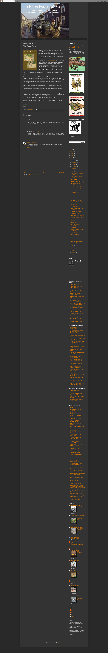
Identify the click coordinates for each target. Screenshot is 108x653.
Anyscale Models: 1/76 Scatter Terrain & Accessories (76, 331)
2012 (71, 157)
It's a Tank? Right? (75, 234)
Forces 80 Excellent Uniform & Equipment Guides (76, 438)
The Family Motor (75, 194)
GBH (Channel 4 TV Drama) (76, 470)
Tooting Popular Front (74, 461)
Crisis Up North (74, 581)
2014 (71, 153)
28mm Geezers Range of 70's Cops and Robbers (76, 400)
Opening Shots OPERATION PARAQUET (80, 598)
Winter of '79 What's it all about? (35, 39)
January (73, 252)
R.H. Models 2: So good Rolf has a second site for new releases (77, 307)
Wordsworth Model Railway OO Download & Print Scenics (77, 384)
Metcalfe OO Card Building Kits (76, 355)
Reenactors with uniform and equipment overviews (76, 464)
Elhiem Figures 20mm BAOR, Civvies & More (76, 294)
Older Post (61, 172)
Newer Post (26, 172)
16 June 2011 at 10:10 (37, 131)
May (73, 245)
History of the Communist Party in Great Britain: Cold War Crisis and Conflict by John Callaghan (77, 473)
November (74, 162)
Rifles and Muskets (75, 560)
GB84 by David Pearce (75, 499)
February (74, 250)
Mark (73, 610)
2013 (71, 155)
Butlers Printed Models (75, 390)
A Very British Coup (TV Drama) (77, 495)
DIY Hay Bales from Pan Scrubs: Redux (76, 242)
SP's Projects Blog (75, 537)
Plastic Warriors (74, 570)
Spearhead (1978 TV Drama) (76, 493)
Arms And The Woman (76, 211)
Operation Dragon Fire (76, 219)
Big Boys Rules (74, 222)
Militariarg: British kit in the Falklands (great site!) (75, 440)
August (73, 168)
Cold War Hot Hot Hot (75, 505)
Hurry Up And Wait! (75, 595)
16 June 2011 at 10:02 (37, 119)
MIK (28, 142)
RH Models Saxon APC (76, 199)
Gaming (28, 110)
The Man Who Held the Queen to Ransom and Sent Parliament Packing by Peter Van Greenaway (77, 486)
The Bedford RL (74, 232)
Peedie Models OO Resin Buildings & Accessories (75, 367)
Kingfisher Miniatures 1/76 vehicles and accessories (75, 299)
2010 (71, 254)
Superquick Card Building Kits (76, 377)
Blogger (59, 642)
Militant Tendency (74, 489)
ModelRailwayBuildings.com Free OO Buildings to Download (77, 360)
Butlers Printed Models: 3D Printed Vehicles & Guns (76, 287)
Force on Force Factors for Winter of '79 (77, 184)
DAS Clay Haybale (75, 236)
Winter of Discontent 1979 (75, 483)
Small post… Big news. (75, 538)
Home (23, 39)
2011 (71, 159)
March (73, 248)
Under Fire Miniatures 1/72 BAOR (77, 321)
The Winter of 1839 (50, 39)
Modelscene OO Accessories (76, 364)
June (73, 171)
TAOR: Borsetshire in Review (77, 217)
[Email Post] (36, 109)
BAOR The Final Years (75, 421)
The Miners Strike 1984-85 (76, 482)
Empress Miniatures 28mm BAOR (77, 402)
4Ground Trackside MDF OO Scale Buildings (76, 328)
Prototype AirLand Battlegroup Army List (80, 508)
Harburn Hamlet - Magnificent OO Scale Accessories (77, 342)
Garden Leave (74, 239)
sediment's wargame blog (76, 527)
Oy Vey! (72, 582)
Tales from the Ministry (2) (76, 213)
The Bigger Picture (75, 204)
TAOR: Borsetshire (75, 220)
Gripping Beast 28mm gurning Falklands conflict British (76, 394)
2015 (71, 151)
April (73, 247)
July (73, 170)
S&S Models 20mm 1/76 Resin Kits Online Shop (76, 314)
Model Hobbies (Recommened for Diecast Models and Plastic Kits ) (77, 304)
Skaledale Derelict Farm (76, 238)
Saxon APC (73, 227)
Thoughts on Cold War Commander (76, 192)
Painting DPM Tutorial (75, 452)
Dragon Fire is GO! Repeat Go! (78, 215)
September (74, 166)
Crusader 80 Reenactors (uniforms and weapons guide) (76, 432)
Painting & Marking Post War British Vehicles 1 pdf (76, 445)
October (73, 164)
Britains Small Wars (74, 466)
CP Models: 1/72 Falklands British (77, 289)
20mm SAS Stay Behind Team (76, 417)
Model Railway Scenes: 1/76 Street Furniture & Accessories (76, 357)
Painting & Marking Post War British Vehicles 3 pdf (76, 450)
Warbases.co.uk (73, 379)
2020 (71, 148)
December (74, 160)
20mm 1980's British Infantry (76, 415)
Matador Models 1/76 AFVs (76, 301)
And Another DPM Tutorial (75, 418)
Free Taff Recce (74, 179)
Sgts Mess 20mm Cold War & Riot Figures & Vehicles (77, 317)
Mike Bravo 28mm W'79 (75, 392)
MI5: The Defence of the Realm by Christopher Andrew (77, 491)
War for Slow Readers (75, 585)
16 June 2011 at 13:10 (34, 142)
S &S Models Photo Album (75, 311)
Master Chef (74, 614)
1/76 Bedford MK (73, 407)
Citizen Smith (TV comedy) (76, 476)
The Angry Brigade (74, 480)
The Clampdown (75, 206)
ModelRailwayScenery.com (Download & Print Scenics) (76, 363)
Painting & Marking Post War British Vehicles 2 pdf (76, 448)
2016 (71, 149)
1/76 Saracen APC (74, 412)
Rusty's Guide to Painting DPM (76, 454)
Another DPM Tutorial (74, 420)
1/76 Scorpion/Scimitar (75, 413)
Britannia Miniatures (74, 284)
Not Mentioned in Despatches (77, 181)
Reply (28, 127)
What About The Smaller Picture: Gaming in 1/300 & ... (77, 202)
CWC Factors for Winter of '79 (77, 186)
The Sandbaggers (74, 460)
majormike (74, 616)
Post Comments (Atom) (34, 174)
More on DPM (73, 442)
